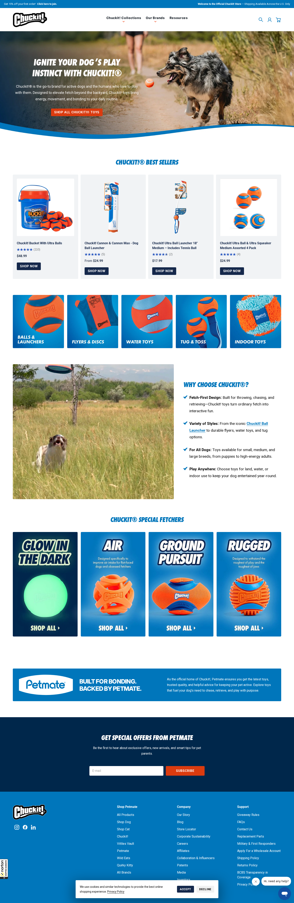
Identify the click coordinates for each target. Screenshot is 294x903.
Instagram (16, 827)
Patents (182, 865)
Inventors (183, 880)
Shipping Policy (248, 858)
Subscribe (185, 771)
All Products (125, 815)
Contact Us (244, 829)
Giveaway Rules (248, 815)
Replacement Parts (250, 836)
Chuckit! (122, 836)
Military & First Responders (256, 844)
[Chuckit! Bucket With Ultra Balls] (45, 207)
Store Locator (186, 829)
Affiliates (183, 851)
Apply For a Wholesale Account (259, 851)
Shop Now (29, 266)
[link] (123, 21)
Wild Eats (123, 858)
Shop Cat (123, 829)
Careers (182, 844)
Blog (180, 822)
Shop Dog (124, 822)
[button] (4, 869)
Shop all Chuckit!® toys (76, 112)
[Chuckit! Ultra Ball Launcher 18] (181, 207)
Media (181, 872)
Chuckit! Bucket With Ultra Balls (39, 243)
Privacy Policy (115, 891)
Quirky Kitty (125, 865)
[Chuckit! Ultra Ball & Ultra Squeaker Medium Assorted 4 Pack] (248, 207)
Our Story (183, 815)
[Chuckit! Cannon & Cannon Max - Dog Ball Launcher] (113, 207)
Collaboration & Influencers (196, 858)
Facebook (25, 827)
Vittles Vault (125, 844)
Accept (185, 889)
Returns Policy (247, 865)
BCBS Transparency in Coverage (252, 875)
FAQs (241, 822)
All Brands (124, 872)
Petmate (123, 851)
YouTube (33, 827)
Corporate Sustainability (193, 836)
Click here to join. (47, 3)
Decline (205, 889)
